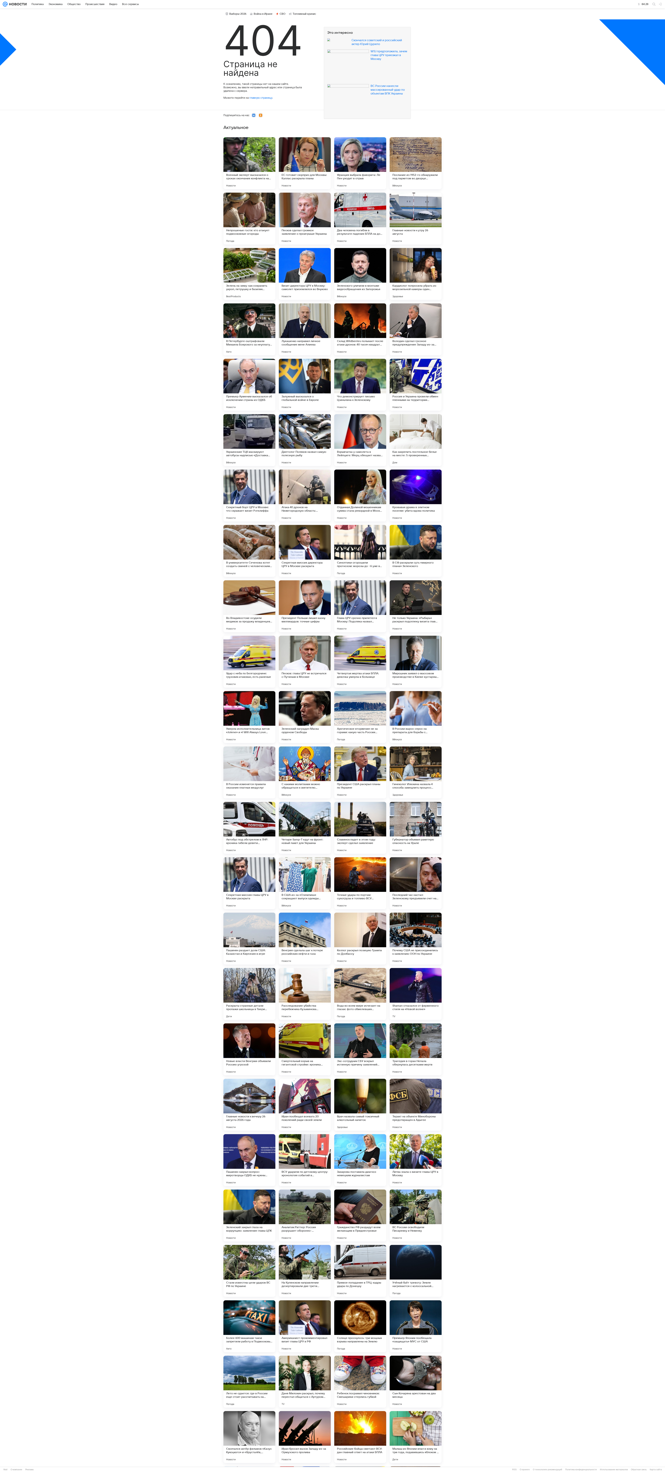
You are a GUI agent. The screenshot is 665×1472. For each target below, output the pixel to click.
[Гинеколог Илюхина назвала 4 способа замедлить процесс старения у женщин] (416, 772)
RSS (514, 1469)
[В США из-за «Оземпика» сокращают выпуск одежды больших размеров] (305, 883)
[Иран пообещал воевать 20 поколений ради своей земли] (305, 1105)
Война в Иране (263, 13)
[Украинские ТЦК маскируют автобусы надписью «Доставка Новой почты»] (249, 440)
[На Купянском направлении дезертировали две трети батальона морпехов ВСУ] (305, 1271)
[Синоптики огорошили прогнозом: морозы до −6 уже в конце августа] (360, 551)
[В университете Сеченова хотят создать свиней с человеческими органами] (249, 551)
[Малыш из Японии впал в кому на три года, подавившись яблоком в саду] (416, 1437)
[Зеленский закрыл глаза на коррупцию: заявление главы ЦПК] (249, 1215)
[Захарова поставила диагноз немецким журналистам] (360, 1160)
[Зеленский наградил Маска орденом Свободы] (305, 717)
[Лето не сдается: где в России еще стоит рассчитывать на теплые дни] (249, 1382)
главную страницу (260, 97)
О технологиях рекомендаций (547, 1469)
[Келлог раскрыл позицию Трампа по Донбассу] (360, 939)
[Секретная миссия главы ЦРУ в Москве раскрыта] (249, 883)
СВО (282, 13)
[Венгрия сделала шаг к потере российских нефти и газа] (305, 939)
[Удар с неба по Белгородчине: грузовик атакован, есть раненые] (249, 662)
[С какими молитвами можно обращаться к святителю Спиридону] (305, 772)
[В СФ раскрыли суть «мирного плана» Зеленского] (416, 551)
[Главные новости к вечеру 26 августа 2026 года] (249, 1105)
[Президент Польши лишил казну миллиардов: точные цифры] (305, 606)
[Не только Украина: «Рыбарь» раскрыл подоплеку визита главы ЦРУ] (416, 606)
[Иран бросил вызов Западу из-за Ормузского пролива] (305, 1437)
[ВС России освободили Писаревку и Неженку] (416, 1215)
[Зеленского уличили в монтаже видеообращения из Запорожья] (360, 274)
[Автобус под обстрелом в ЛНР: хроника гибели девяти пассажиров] (249, 828)
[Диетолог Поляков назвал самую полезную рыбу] (305, 440)
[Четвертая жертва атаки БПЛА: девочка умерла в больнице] (360, 662)
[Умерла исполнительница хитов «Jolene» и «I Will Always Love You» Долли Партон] (249, 717)
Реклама (29, 1469)
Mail (5, 1469)
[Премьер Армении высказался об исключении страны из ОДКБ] (249, 385)
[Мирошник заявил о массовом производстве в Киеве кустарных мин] (416, 662)
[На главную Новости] (17, 4)
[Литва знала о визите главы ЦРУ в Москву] (416, 1160)
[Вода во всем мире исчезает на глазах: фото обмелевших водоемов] (360, 994)
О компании (16, 1469)
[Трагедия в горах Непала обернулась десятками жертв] (416, 1049)
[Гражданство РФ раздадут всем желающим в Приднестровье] (360, 1215)
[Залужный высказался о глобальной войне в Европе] (305, 385)
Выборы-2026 (237, 13)
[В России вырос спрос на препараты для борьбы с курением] (416, 717)
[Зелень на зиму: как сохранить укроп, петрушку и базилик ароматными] (249, 274)
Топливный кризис (304, 13)
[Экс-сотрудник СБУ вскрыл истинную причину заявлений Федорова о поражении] (360, 1049)
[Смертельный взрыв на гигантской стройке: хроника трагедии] (305, 1049)
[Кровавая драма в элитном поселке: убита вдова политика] (416, 495)
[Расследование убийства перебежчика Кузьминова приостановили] (305, 994)
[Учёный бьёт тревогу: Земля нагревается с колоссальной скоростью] (416, 1271)
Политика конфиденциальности (581, 1469)
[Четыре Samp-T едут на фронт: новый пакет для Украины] (305, 828)
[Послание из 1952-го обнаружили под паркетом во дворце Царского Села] (416, 163)
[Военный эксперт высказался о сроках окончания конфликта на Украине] (249, 163)
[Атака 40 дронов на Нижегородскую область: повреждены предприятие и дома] (305, 495)
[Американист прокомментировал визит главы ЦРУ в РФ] (305, 1326)
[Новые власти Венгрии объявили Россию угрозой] (249, 1049)
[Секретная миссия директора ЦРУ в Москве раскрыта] (305, 551)
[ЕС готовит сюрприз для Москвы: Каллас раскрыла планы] (305, 163)
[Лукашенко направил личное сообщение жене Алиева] (305, 329)
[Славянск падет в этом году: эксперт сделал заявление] (360, 828)
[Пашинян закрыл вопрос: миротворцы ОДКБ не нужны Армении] (249, 1160)
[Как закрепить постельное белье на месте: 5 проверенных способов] (416, 440)
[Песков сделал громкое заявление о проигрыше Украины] (305, 219)
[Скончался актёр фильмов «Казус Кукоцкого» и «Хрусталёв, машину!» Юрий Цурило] (249, 1437)
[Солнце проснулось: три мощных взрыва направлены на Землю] (360, 1326)
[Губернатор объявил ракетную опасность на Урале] (416, 828)
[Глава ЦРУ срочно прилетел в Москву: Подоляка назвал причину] (360, 606)
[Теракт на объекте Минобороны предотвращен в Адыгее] (416, 1105)
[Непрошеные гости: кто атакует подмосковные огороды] (249, 219)
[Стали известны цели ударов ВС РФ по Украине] (249, 1271)
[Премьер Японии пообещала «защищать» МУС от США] (416, 1326)
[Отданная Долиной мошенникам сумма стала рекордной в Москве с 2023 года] (360, 495)
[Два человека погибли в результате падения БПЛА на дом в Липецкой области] (360, 219)
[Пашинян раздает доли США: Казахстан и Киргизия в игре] (249, 939)
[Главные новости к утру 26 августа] (416, 219)
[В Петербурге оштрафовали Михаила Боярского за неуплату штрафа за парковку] (249, 329)
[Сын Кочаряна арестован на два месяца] (416, 1382)
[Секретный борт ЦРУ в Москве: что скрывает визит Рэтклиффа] (249, 495)
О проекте (525, 1469)
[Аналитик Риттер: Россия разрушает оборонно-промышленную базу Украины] (305, 1215)
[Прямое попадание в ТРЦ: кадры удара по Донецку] (360, 1271)
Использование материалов (614, 1469)
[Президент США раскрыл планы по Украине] (360, 772)
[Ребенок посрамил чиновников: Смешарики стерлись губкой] (360, 1382)
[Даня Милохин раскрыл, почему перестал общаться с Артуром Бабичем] (305, 1382)
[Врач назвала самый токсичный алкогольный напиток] (360, 1105)
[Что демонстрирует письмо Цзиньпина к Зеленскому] (360, 385)
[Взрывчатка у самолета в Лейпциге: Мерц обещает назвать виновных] (360, 440)
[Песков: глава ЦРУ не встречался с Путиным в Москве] (305, 662)
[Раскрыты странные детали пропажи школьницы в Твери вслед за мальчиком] (249, 994)
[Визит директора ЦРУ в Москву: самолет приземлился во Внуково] (305, 274)
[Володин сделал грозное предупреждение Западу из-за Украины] (416, 329)
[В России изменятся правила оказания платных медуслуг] (249, 772)
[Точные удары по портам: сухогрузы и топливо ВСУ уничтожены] (360, 883)
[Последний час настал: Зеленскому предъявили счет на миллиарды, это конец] (416, 883)
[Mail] (5, 4)
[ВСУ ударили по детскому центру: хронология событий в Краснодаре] (305, 1160)
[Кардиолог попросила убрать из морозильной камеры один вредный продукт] (416, 274)
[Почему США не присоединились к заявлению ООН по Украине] (416, 939)
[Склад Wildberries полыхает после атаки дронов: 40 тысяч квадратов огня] (360, 329)
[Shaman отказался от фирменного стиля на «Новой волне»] (416, 994)
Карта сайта (656, 1469)
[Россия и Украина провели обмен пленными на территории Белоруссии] (416, 385)
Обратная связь (639, 1469)
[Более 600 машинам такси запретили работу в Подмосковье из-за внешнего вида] (249, 1326)
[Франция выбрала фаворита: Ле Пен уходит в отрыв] (360, 163)
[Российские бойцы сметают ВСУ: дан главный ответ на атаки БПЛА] (360, 1437)
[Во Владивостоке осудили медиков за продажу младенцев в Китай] (249, 606)
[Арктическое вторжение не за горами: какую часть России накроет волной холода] (360, 717)
